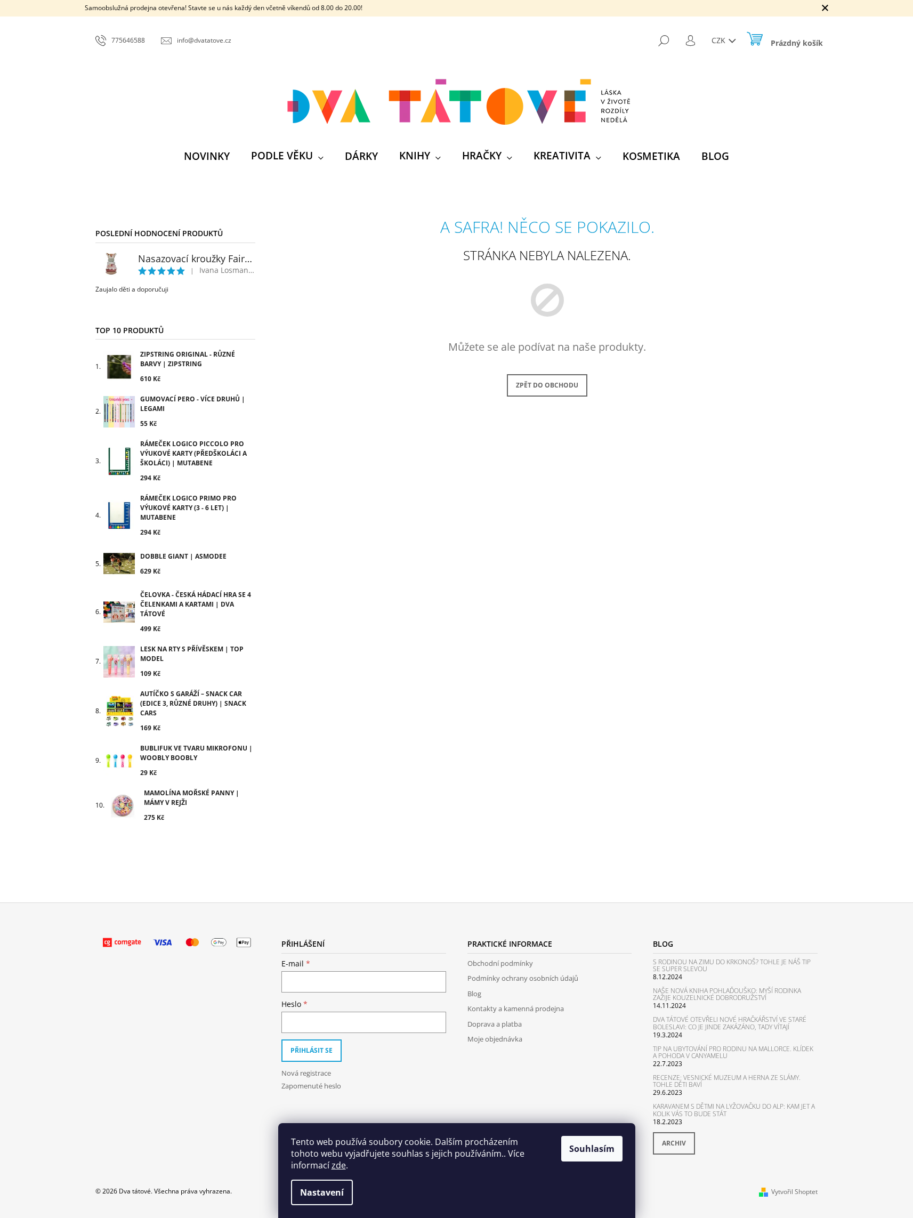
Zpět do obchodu (547, 385)
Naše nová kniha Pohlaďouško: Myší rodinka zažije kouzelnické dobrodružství (727, 994)
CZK (720, 40)
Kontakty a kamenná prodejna (515, 1008)
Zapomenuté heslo (311, 1086)
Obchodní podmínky (500, 963)
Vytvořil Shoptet (794, 1191)
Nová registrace (306, 1073)
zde (339, 1165)
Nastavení (322, 1192)
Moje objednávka (494, 1039)
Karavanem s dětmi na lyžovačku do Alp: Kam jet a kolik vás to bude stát (734, 1110)
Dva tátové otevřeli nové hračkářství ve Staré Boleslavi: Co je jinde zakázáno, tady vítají (729, 1023)
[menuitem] (206, 156)
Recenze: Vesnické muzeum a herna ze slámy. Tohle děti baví (727, 1081)
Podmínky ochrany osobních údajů (522, 978)
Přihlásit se (311, 1050)
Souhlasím (592, 1149)
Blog (474, 993)
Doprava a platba (494, 1024)
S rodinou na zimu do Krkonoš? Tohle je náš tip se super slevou (732, 965)
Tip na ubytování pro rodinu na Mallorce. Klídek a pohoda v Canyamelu (733, 1052)
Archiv (674, 1143)
